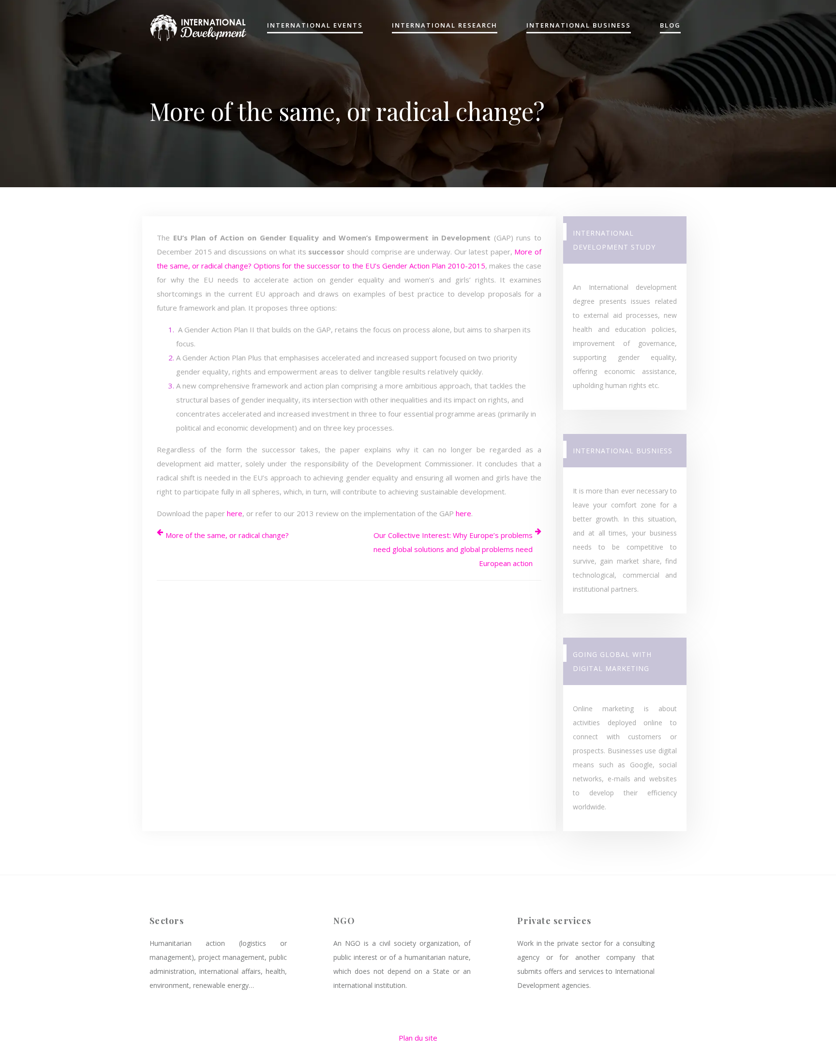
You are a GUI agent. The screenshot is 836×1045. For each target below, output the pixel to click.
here (234, 513)
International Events (315, 26)
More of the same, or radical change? (227, 535)
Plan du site (418, 1038)
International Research (444, 26)
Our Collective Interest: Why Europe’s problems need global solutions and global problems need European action (453, 549)
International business (578, 26)
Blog (670, 26)
